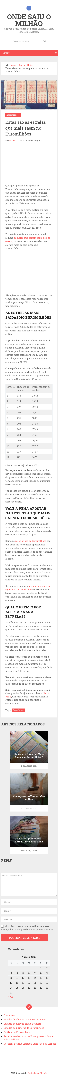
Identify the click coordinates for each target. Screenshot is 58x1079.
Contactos (9, 1015)
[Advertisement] (29, 163)
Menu (6, 53)
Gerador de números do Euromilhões (24, 1027)
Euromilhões (13, 115)
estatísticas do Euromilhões (30, 540)
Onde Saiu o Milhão (29, 20)
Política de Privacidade (17, 1032)
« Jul (10, 996)
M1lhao (12, 140)
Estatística (18, 710)
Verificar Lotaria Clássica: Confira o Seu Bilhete (30, 1043)
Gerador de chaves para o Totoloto (22, 1023)
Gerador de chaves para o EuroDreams (24, 1019)
